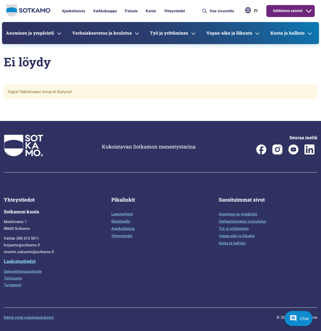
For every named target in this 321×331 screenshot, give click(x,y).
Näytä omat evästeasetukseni (29, 317)
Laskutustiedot (20, 261)
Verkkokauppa (105, 11)
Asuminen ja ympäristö (30, 33)
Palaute (131, 11)
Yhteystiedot (174, 11)
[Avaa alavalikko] (309, 11)
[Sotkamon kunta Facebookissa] (261, 153)
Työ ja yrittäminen (169, 33)
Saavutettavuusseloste (23, 271)
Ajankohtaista (73, 11)
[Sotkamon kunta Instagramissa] (277, 153)
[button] (298, 318)
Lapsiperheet (122, 214)
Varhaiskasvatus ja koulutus (102, 33)
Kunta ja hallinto (287, 33)
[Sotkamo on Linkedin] (309, 153)
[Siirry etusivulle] (28, 15)
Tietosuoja (13, 278)
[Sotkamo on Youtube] (293, 153)
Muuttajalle (120, 221)
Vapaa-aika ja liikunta (229, 33)
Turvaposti (12, 285)
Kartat (151, 11)
